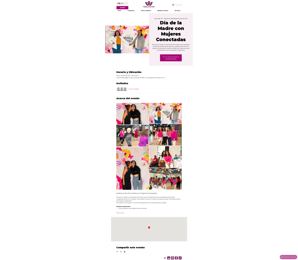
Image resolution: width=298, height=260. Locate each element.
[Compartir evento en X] (121, 251)
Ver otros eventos (170, 58)
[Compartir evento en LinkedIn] (124, 251)
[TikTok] (180, 257)
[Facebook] (176, 257)
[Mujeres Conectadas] (164, 257)
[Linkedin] (168, 257)
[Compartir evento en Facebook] (117, 251)
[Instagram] (172, 257)
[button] (131, 10)
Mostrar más (120, 213)
